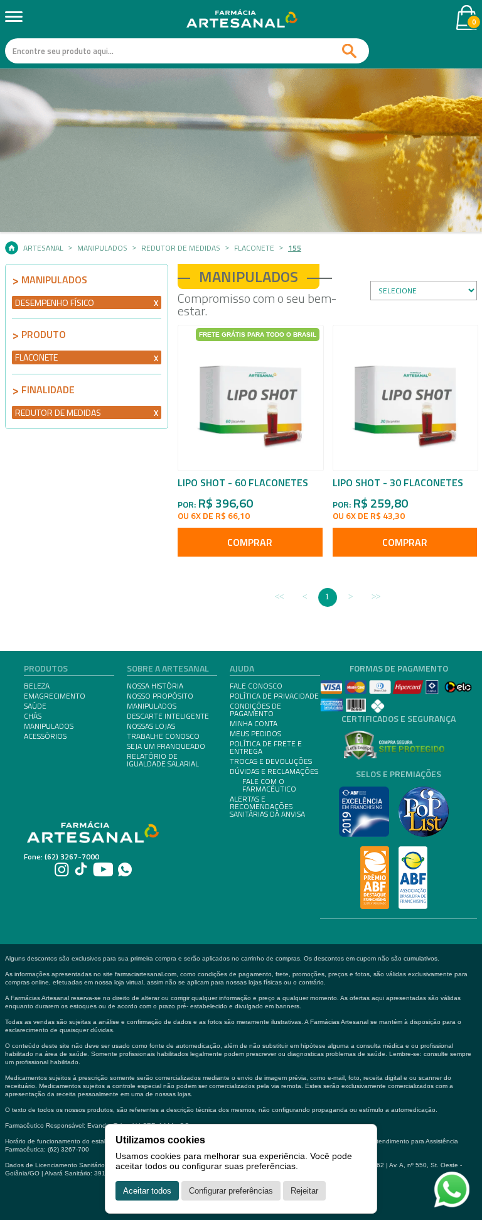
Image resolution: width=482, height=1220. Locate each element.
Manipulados (102, 248)
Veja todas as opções (156, 303)
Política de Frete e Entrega (266, 747)
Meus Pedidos (255, 734)
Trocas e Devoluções (271, 761)
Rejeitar (304, 1190)
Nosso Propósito (160, 696)
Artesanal (43, 248)
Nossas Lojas (151, 726)
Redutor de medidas (180, 248)
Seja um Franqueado (166, 746)
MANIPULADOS (48, 726)
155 (294, 248)
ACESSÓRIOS (45, 736)
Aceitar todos (147, 1190)
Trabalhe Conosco (163, 736)
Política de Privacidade (274, 696)
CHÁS (32, 716)
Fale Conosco (256, 686)
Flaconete (254, 248)
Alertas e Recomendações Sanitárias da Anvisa (267, 806)
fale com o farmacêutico (269, 785)
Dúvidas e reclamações (274, 771)
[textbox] (187, 50)
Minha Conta (253, 724)
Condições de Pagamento (255, 710)
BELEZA (37, 686)
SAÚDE (35, 706)
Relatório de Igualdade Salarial (163, 760)
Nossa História (155, 686)
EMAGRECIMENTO (54, 696)
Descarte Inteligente (168, 716)
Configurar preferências (231, 1190)
